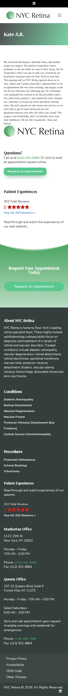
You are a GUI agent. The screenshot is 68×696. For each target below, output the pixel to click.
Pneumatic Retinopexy (19, 460)
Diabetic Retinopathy (18, 400)
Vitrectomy (11, 471)
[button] (59, 15)
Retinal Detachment (18, 405)
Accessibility (15, 665)
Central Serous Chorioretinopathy (27, 434)
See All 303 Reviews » (20, 213)
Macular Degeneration (19, 411)
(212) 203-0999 (28, 158)
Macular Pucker (14, 417)
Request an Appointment (25, 171)
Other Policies (16, 677)
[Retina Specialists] (28, 15)
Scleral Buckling (15, 465)
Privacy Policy (16, 658)
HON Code (14, 671)
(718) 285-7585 (25, 639)
